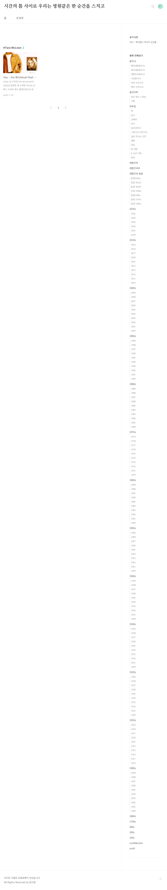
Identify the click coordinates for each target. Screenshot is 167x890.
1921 (133, 710)
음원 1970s (136, 199)
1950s (132, 528)
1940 (133, 618)
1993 (133, 366)
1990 (133, 378)
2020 (133, 234)
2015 (133, 261)
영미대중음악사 (138, 69)
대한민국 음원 (136, 173)
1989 (133, 388)
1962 (133, 514)
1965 (133, 501)
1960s (132, 480)
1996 (133, 353)
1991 (133, 374)
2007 (133, 301)
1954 (133, 553)
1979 (133, 436)
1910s (132, 720)
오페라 (134, 119)
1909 (133, 772)
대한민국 (133, 162)
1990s (132, 336)
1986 (133, 401)
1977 (133, 445)
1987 (133, 397)
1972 (133, 466)
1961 (133, 518)
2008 (133, 296)
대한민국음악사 (138, 74)
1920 (133, 714)
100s (132, 837)
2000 (133, 330)
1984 (133, 409)
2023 (133, 221)
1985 (133, 405)
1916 (133, 737)
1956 (133, 545)
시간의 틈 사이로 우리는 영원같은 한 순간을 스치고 (54, 6)
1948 (133, 584)
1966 (133, 497)
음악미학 (133, 92)
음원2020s (136, 178)
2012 (133, 274)
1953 (133, 558)
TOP (160, 879)
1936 (133, 641)
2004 (133, 313)
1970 (133, 474)
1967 (133, 493)
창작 (133, 123)
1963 (133, 510)
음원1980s (136, 195)
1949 (133, 580)
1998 (133, 344)
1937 (133, 637)
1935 (133, 645)
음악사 (132, 61)
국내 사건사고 (137, 82)
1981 (133, 422)
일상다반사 (136, 127)
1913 (133, 750)
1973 (133, 462)
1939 (133, 628)
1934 (133, 649)
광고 (133, 115)
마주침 (132, 106)
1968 (133, 488)
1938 (133, 632)
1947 (133, 589)
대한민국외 (134, 168)
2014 (133, 265)
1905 (133, 789)
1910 (133, 762)
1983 (133, 414)
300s (132, 826)
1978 (133, 440)
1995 (133, 357)
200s (132, 832)
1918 (133, 728)
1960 (133, 522)
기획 (133, 101)
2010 (133, 282)
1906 (133, 785)
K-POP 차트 (136, 153)
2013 (133, 269)
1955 (133, 549)
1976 (133, 449)
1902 (133, 802)
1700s (132, 821)
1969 (133, 484)
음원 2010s (136, 182)
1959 (133, 532)
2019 (133, 244)
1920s (132, 672)
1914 (133, 745)
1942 (133, 610)
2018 (133, 248)
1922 (133, 706)
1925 (133, 693)
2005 (133, 309)
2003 (133, 318)
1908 (133, 777)
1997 (133, 349)
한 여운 (134, 149)
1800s (132, 816)
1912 (133, 754)
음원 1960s (136, 203)
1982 (133, 418)
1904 (133, 793)
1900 (133, 810)
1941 (133, 614)
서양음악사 (136, 78)
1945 (133, 597)
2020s (132, 208)
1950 (133, 570)
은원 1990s (136, 190)
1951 (133, 566)
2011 (133, 278)
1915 (133, 741)
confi (132, 848)
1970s (132, 432)
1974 (133, 457)
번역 (133, 157)
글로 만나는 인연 (138, 136)
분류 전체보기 (136, 55)
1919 (133, 724)
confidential (136, 843)
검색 (153, 6)
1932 (133, 658)
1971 (133, 470)
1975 (133, 453)
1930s (132, 624)
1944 (133, 601)
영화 (133, 140)
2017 (133, 253)
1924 (133, 697)
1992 (133, 370)
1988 (133, 392)
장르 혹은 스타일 (138, 96)
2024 (133, 217)
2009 (133, 292)
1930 (133, 666)
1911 (133, 758)
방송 (133, 144)
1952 (133, 562)
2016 (133, 257)
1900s (132, 768)
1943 (133, 606)
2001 (133, 326)
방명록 (19, 18)
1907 (133, 781)
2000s (132, 288)
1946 (133, 593)
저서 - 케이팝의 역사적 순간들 (142, 42)
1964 (133, 505)
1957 (133, 541)
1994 (133, 361)
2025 (133, 213)
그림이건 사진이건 (139, 132)
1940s (132, 576)
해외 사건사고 (137, 86)
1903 (133, 798)
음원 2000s (136, 186)
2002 (133, 322)
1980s (132, 384)
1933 (133, 654)
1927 (133, 685)
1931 (133, 662)
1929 (133, 676)
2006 (133, 305)
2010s (132, 240)
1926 (133, 689)
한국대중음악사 (138, 65)
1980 (133, 426)
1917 (133, 733)
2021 (133, 230)
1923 (133, 702)
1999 (133, 340)
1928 (133, 680)
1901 (133, 806)
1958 (133, 536)
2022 (133, 226)
